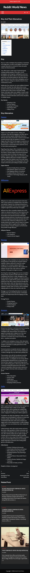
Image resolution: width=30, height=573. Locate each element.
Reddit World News (15, 7)
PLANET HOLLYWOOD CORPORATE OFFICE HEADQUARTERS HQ (13, 489)
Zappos (3, 117)
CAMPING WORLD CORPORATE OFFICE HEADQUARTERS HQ (12, 510)
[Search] (27, 12)
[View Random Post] (25, 12)
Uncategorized (14, 466)
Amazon (4, 310)
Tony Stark (4, 492)
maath (4, 22)
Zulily (3, 386)
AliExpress (5, 180)
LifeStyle (8, 466)
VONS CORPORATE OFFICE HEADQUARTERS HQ (15, 550)
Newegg (4, 240)
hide (9, 41)
